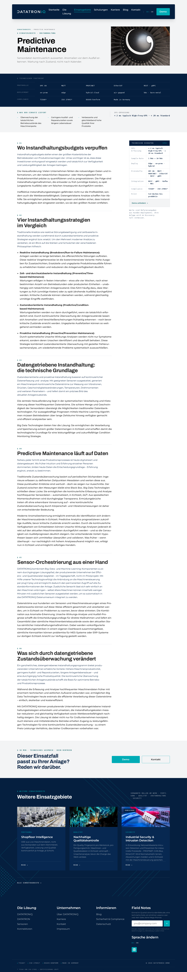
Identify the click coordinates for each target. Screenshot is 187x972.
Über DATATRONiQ (67, 914)
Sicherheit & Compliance (110, 919)
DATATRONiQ (25, 914)
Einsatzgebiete (82, 9)
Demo (125, 759)
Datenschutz (103, 924)
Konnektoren (24, 928)
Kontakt (135, 9)
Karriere (115, 9)
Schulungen (101, 9)
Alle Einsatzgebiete (29, 883)
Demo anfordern (140, 203)
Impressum (63, 928)
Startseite (54, 9)
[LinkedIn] (134, 949)
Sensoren (22, 924)
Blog (125, 9)
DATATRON (23, 919)
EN (152, 12)
